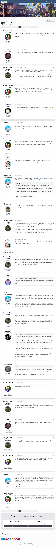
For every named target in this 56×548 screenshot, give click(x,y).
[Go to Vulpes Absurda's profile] (8, 37)
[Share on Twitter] (2, 539)
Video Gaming (23, 24)
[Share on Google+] (6, 539)
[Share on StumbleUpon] (15, 539)
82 (29, 26)
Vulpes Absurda (8, 31)
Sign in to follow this (6, 20)
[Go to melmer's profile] (3, 23)
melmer (8, 24)
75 (12, 26)
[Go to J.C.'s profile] (8, 164)
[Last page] (37, 27)
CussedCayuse (8, 363)
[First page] (2, 27)
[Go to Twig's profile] (8, 282)
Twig (7, 275)
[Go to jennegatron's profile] (8, 209)
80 (24, 26)
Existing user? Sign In (39, 5)
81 (26, 26)
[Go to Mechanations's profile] (8, 128)
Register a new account (15, 526)
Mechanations (8, 122)
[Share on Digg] (8, 539)
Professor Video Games (8, 68)
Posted (20, 30)
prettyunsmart (8, 331)
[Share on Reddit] (13, 539)
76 (14, 26)
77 (17, 26)
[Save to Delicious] (10, 539)
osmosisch (8, 104)
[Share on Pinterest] (19, 539)
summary (38, 321)
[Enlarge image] (52, 107)
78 (19, 26)
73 (7, 26)
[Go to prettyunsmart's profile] (8, 337)
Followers (49, 20)
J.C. (8, 158)
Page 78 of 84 (42, 26)
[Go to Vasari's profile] (8, 56)
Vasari (8, 50)
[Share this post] (53, 30)
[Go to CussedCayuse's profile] (8, 369)
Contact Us (30, 543)
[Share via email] (17, 539)
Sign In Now (40, 526)
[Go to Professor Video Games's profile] (8, 75)
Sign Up (48, 5)
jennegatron (7, 203)
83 (31, 26)
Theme (24, 543)
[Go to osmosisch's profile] (8, 111)
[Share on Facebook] (4, 539)
